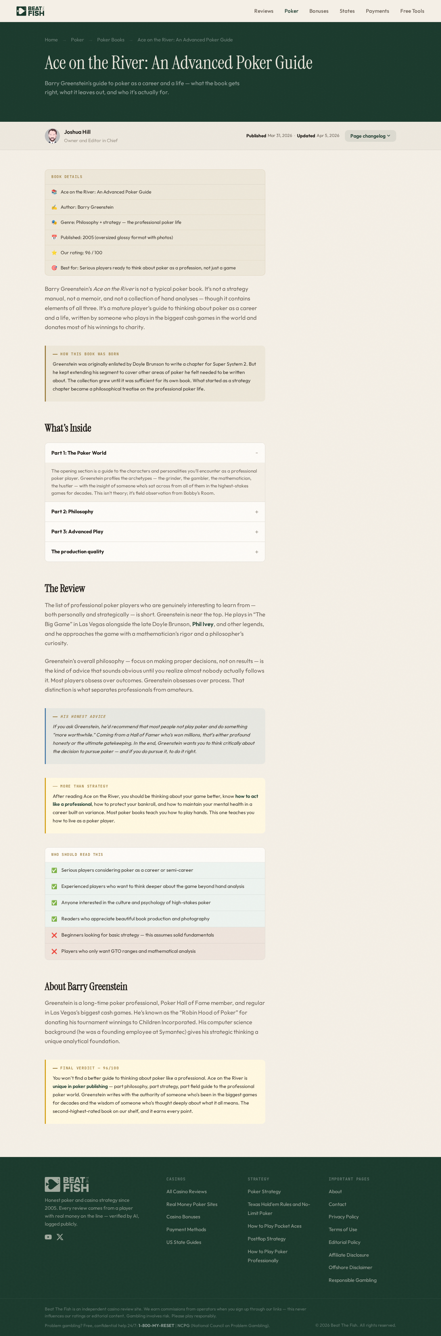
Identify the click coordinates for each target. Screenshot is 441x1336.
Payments (377, 11)
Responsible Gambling (353, 1280)
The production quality (77, 551)
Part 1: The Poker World (78, 452)
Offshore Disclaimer (350, 1267)
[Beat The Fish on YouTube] (48, 1237)
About (335, 1191)
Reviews (264, 11)
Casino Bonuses (183, 1217)
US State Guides (183, 1242)
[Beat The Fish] (99, 1184)
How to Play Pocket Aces (274, 1226)
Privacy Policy (344, 1217)
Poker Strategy (264, 1191)
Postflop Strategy (267, 1239)
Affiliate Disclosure (349, 1255)
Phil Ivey (203, 623)
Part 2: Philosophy (72, 511)
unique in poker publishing (80, 1086)
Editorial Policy (344, 1242)
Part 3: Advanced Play (77, 531)
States (347, 11)
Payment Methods (186, 1229)
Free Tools (412, 11)
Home (51, 40)
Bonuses (319, 11)
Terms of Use (343, 1229)
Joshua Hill (77, 131)
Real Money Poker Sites (191, 1204)
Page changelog (368, 136)
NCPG (183, 1325)
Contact (337, 1204)
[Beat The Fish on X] (60, 1237)
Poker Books (110, 40)
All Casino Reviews (186, 1191)
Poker (291, 11)
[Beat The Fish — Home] (30, 11)
